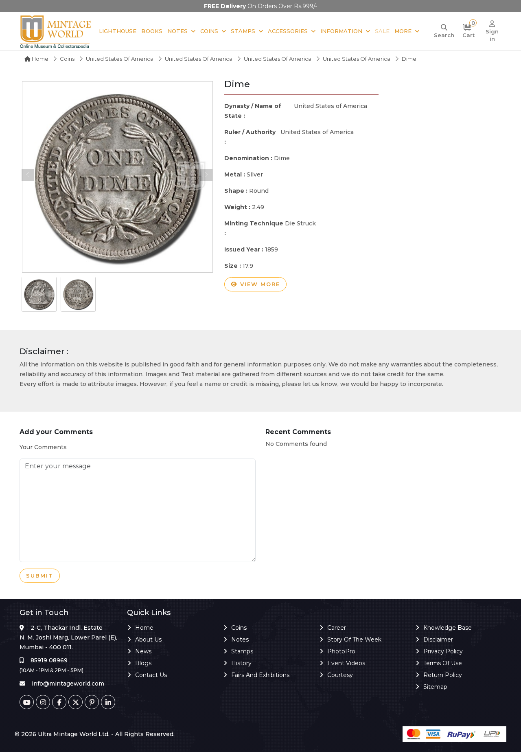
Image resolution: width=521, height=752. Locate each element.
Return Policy (442, 675)
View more (259, 284)
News (143, 651)
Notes (177, 31)
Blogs (143, 663)
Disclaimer (438, 639)
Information (341, 31)
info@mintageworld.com (68, 683)
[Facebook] (59, 702)
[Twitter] (75, 702)
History (241, 663)
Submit (39, 575)
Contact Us (151, 675)
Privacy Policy (443, 651)
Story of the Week (354, 639)
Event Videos (346, 663)
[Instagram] (43, 702)
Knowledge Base (447, 627)
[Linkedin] (108, 702)
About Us (148, 639)
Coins (209, 31)
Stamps (243, 31)
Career (336, 627)
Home (39, 58)
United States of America (119, 58)
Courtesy (340, 675)
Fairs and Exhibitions (260, 675)
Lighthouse (117, 31)
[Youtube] (27, 702)
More (403, 31)
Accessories (288, 31)
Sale (382, 31)
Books (151, 31)
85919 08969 (49, 660)
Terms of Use (442, 663)
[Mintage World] (56, 31)
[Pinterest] (92, 702)
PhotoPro (341, 651)
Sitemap (435, 686)
